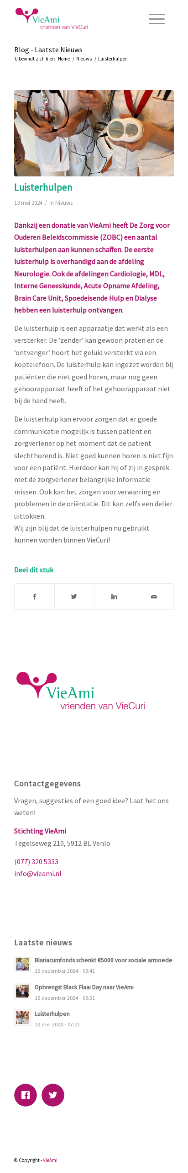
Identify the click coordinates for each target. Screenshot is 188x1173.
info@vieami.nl (38, 873)
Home (64, 58)
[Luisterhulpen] (94, 133)
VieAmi (50, 1160)
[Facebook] (28, 1095)
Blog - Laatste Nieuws (48, 49)
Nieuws (84, 58)
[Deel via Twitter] (74, 596)
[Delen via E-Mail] (153, 596)
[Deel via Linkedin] (114, 596)
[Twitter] (55, 1095)
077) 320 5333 (37, 861)
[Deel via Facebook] (34, 596)
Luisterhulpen (43, 187)
